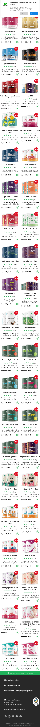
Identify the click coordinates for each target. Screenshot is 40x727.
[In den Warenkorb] (17, 42)
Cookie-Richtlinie (27, 725)
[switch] (36, 704)
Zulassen (34, 14)
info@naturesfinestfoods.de (13, 704)
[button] (13, 680)
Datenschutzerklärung (14, 725)
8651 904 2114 (29, 673)
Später (24, 14)
